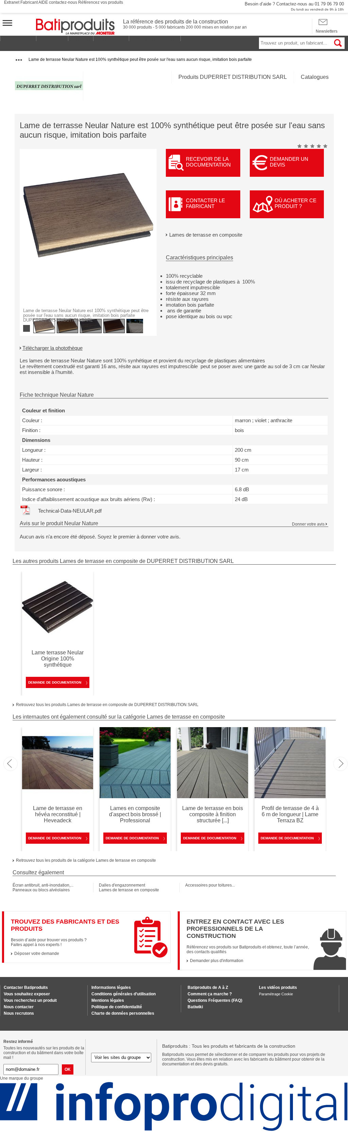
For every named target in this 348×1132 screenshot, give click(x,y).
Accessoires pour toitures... (210, 885)
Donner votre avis (308, 524)
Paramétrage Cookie (276, 994)
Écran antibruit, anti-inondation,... (43, 885)
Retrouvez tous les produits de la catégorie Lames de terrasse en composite (86, 860)
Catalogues (315, 77)
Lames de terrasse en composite (205, 235)
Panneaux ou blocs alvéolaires (41, 890)
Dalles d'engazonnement (122, 885)
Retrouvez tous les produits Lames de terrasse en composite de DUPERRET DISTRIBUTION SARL (107, 704)
